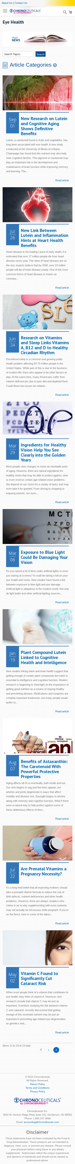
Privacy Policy (37, 1091)
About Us (7, 2)
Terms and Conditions (37, 1087)
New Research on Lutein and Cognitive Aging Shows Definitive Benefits (44, 126)
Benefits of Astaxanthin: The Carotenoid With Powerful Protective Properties (44, 768)
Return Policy (37, 1084)
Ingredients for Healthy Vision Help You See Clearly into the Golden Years (43, 452)
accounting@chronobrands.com (41, 1122)
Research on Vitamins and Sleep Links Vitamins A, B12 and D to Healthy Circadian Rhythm (45, 345)
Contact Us (20, 2)
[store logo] (25, 11)
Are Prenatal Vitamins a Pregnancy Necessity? (43, 871)
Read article (62, 180)
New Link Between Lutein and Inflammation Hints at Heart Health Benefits (44, 237)
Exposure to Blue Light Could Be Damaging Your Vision (44, 557)
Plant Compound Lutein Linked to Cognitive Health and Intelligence (43, 657)
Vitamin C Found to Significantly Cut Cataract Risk (39, 978)
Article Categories (30, 65)
